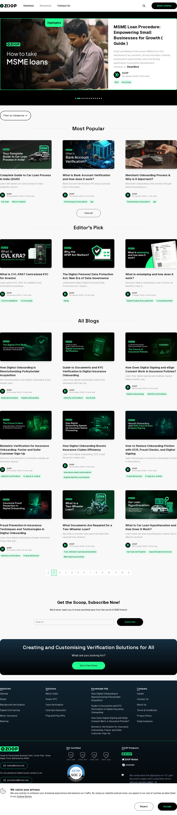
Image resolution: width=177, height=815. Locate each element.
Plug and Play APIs (55, 715)
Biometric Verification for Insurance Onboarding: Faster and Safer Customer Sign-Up (109, 730)
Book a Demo (164, 5)
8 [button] (96, 572)
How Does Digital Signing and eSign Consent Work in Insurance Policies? (110, 720)
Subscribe (130, 622)
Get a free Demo (88, 665)
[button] (48, 572)
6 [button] (84, 572)
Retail (3, 699)
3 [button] (66, 572)
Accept (167, 806)
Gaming (4, 693)
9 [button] (102, 572)
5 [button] (78, 572)
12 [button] (122, 572)
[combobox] (3, 115)
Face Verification (54, 704)
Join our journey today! (141, 782)
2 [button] (59, 572)
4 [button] (72, 572)
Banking (4, 721)
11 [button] (116, 572)
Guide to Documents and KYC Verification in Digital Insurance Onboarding (107, 709)
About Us (141, 704)
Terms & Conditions (147, 710)
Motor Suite (52, 693)
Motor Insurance (8, 715)
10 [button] (109, 572)
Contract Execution (56, 710)
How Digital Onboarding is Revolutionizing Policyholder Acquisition (106, 697)
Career (140, 693)
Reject (144, 806)
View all (88, 213)
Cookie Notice (24, 796)
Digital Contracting (10, 710)
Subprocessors (145, 721)
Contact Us (63, 5)
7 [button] (90, 572)
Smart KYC (51, 699)
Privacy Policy (144, 715)
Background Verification (12, 704)
